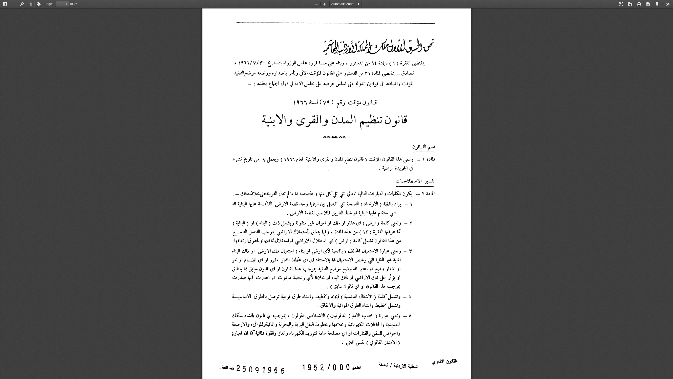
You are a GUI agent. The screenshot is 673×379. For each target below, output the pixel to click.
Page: (48, 4)
